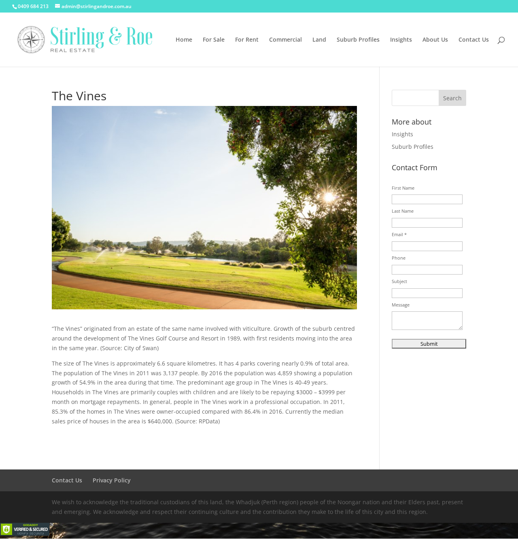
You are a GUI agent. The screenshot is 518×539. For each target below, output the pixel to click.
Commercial (285, 40)
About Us (435, 40)
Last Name (403, 211)
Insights (401, 40)
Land (319, 40)
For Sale (214, 40)
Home (184, 40)
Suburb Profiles (358, 40)
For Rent (247, 40)
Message (401, 305)
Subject (399, 281)
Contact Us (474, 40)
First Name (403, 188)
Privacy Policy (112, 480)
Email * (399, 234)
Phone (398, 258)
